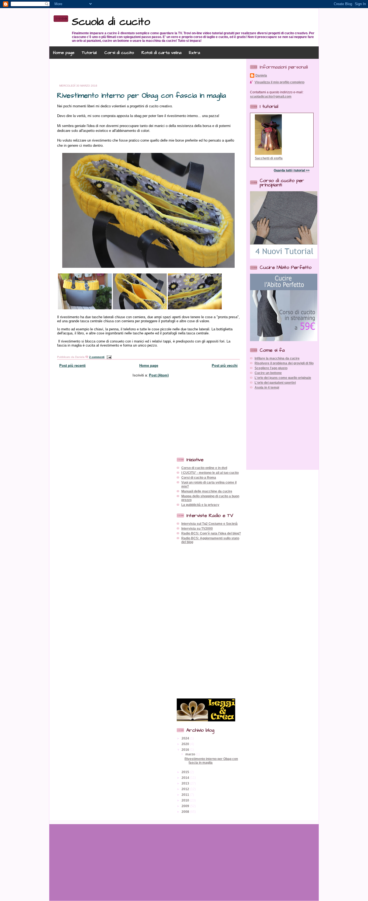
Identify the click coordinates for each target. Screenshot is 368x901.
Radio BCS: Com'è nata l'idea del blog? (211, 533)
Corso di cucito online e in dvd (204, 468)
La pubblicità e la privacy (200, 504)
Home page (63, 53)
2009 (186, 806)
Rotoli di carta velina (161, 53)
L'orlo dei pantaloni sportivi (275, 382)
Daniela (261, 75)
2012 (186, 789)
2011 (186, 794)
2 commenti (97, 356)
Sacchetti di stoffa (269, 158)
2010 (186, 800)
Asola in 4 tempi (267, 387)
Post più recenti (72, 366)
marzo (190, 754)
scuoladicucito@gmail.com (270, 96)
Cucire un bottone (268, 373)
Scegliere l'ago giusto (271, 368)
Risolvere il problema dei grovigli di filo (284, 363)
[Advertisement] (149, 71)
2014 (186, 777)
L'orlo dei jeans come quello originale (283, 377)
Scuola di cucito (111, 22)
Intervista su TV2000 (197, 528)
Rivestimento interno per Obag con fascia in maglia (141, 95)
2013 (186, 783)
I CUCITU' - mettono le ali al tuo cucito (210, 472)
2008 (186, 811)
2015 (186, 772)
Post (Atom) (159, 375)
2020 (186, 744)
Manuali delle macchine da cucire (206, 491)
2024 (186, 738)
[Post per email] (108, 356)
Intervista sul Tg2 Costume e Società (209, 523)
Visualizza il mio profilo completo (279, 82)
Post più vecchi (225, 366)
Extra (194, 53)
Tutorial (89, 53)
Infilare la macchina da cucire (277, 358)
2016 (186, 749)
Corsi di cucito (119, 53)
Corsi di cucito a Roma (198, 477)
